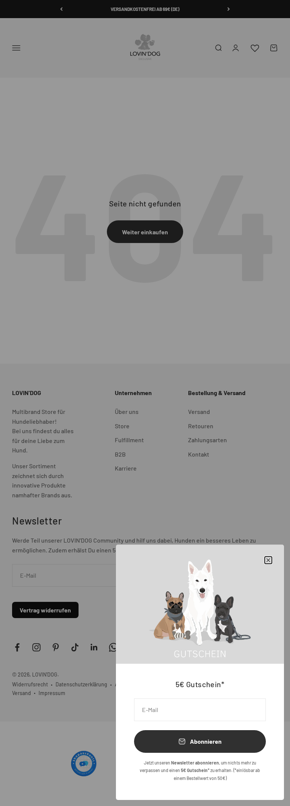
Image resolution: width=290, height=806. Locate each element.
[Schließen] (268, 560)
